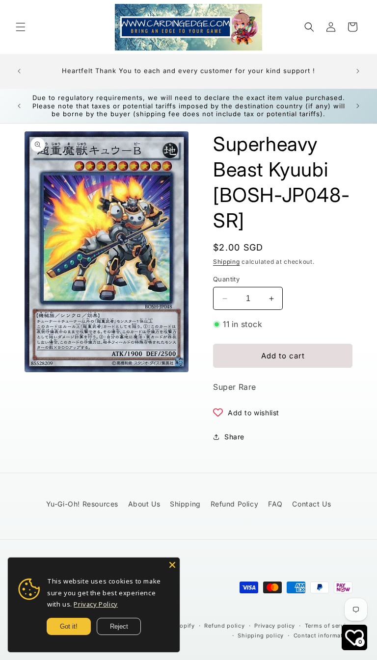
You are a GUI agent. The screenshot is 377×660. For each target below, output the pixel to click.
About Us (144, 504)
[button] (20, 27)
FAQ (275, 504)
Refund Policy (235, 504)
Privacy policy (274, 625)
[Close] (172, 565)
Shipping (226, 261)
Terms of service (328, 625)
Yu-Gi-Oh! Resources (82, 504)
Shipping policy (261, 635)
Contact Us (311, 504)
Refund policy (224, 625)
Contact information (323, 635)
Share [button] (234, 436)
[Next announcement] (358, 71)
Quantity (226, 279)
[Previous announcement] (19, 71)
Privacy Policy (95, 604)
